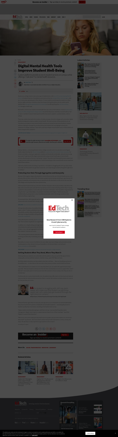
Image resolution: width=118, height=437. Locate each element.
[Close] (115, 433)
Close (72, 200)
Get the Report (59, 232)
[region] (59, 433)
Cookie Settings (90, 433)
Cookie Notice (35, 435)
